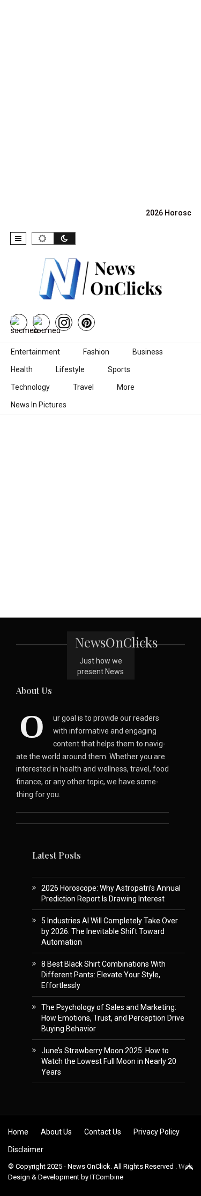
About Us (56, 1132)
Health (22, 369)
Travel (83, 387)
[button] (18, 238)
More (126, 387)
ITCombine (106, 1177)
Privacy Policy (156, 1132)
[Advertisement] (100, 100)
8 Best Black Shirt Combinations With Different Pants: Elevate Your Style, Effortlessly (103, 975)
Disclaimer (25, 1149)
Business (147, 352)
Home (18, 1132)
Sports (119, 369)
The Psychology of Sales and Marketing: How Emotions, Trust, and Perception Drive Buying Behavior (112, 1018)
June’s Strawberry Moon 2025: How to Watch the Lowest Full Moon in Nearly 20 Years (108, 1061)
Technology (30, 387)
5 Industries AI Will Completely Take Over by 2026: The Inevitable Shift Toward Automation (109, 931)
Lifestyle (70, 369)
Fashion (96, 352)
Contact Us (102, 1132)
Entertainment (35, 352)
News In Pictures (38, 404)
